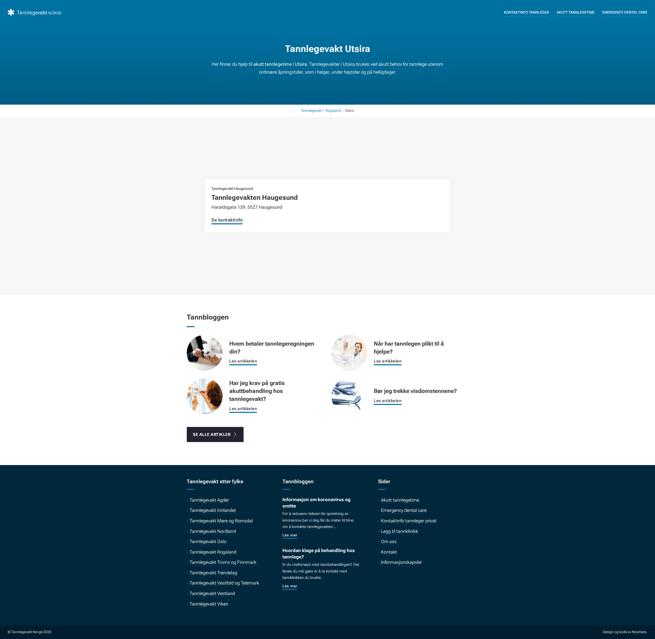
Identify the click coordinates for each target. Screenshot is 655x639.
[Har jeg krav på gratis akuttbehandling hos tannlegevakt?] (205, 395)
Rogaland (333, 110)
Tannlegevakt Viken (209, 604)
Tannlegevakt (311, 110)
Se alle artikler (212, 434)
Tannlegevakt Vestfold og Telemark (224, 583)
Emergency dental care (624, 12)
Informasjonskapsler (401, 562)
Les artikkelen (243, 361)
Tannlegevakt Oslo (208, 541)
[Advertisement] (327, 154)
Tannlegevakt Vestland (212, 593)
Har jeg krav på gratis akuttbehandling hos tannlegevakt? (257, 391)
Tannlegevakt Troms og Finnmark (223, 562)
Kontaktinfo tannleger (526, 12)
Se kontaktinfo (227, 220)
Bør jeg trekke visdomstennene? (415, 391)
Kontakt (389, 552)
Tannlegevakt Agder (209, 500)
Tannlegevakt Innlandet (213, 510)
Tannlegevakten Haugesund (254, 197)
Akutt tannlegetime (576, 12)
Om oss (389, 541)
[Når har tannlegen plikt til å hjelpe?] (349, 352)
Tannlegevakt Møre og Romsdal (221, 520)
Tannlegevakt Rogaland (213, 552)
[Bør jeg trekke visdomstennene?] (349, 395)
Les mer (289, 535)
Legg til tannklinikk (399, 531)
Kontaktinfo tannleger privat (408, 520)
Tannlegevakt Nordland (213, 531)
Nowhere (639, 632)
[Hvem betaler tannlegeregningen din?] (205, 352)
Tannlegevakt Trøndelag (213, 572)
